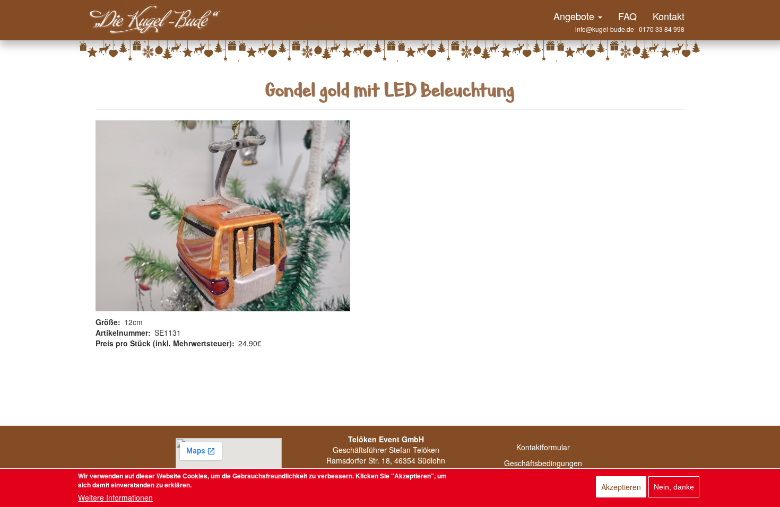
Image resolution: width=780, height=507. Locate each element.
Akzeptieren (621, 487)
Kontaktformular (543, 447)
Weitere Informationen (115, 497)
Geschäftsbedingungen (543, 463)
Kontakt (668, 16)
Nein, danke (674, 487)
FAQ (627, 16)
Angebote (575, 16)
